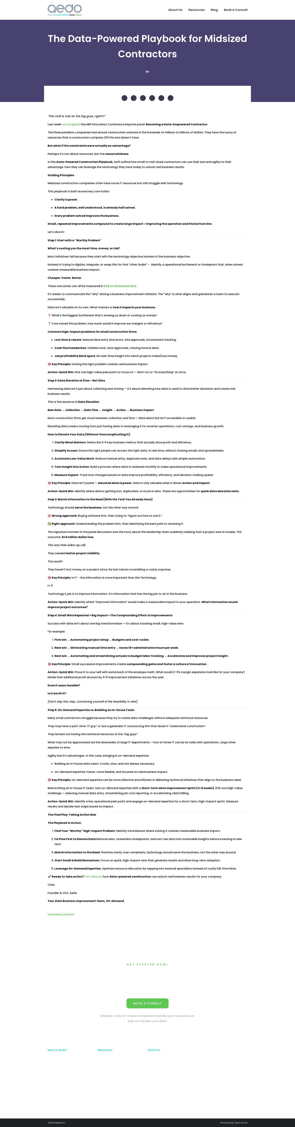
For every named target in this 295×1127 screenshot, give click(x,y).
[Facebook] (124, 98)
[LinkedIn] (143, 98)
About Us (175, 10)
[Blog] (235, 1076)
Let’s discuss (93, 877)
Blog (214, 10)
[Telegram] (152, 98)
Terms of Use (241, 1122)
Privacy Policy (226, 1122)
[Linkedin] (210, 1076)
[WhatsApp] (161, 98)
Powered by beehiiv (61, 914)
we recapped (71, 124)
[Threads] (170, 98)
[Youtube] (222, 1076)
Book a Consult (236, 10)
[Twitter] (134, 98)
